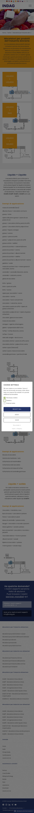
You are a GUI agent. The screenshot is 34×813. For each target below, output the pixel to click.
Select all (17, 409)
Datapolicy (19, 428)
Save (17, 420)
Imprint (13, 428)
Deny (17, 414)
